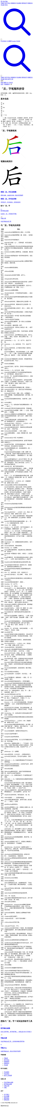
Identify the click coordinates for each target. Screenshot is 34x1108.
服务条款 (6, 1098)
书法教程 (18, 3)
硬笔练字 (24, 3)
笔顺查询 (13, 3)
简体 (2, 82)
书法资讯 (6, 1073)
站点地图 (6, 1096)
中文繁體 (9, 41)
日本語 (18, 41)
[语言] (1, 39)
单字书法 (7, 3)
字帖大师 (6, 1086)
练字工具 (10, 79)
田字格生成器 (8, 1084)
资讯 (6, 5)
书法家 (3, 5)
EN (7, 82)
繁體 (5, 82)
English (14, 41)
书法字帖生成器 (8, 1082)
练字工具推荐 (8, 1075)
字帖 (5, 1087)
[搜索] (17, 38)
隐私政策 (6, 1099)
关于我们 (6, 1094)
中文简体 (3, 41)
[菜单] (1, 76)
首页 (2, 84)
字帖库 (3, 3)
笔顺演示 (30, 3)
